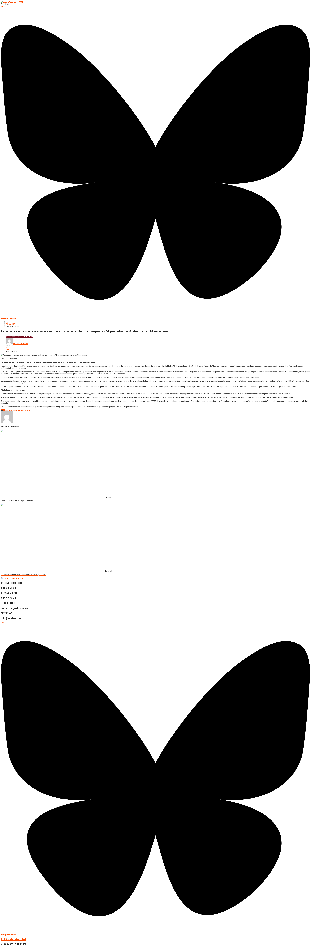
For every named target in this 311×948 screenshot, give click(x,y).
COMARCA (21, 337)
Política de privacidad (13, 939)
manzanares (25, 410)
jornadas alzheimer (12, 410)
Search (3, 4)
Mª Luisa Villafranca (20, 344)
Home (8, 322)
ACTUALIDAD (11, 324)
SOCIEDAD (29, 337)
